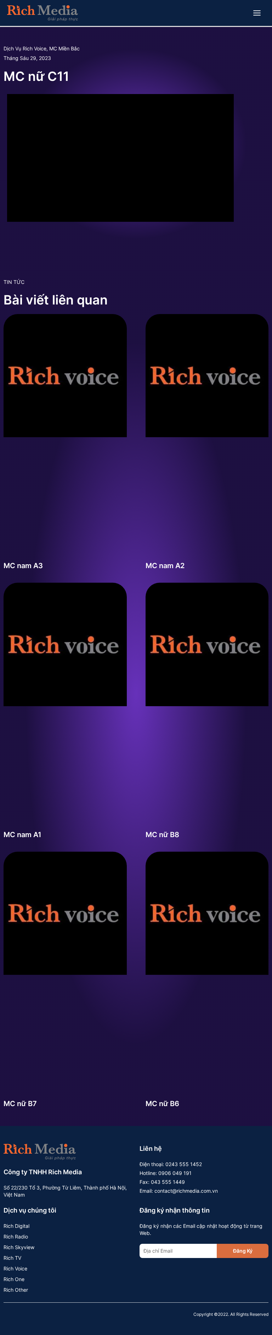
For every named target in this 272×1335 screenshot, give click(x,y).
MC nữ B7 (20, 1103)
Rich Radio (16, 1237)
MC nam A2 (165, 565)
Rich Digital (16, 1226)
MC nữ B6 (162, 1103)
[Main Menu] (257, 13)
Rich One (14, 1279)
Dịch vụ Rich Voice (25, 48)
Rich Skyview (19, 1247)
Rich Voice (15, 1268)
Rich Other (16, 1290)
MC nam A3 (23, 565)
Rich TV (12, 1258)
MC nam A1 (22, 834)
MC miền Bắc (64, 48)
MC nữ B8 (162, 834)
